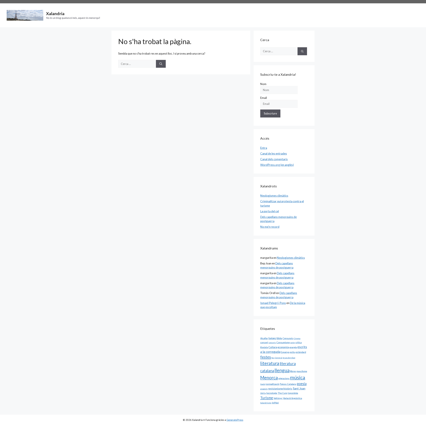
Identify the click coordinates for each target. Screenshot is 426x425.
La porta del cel (269, 211)
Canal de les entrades (273, 153)
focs (273, 358)
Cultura (272, 347)
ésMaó (275, 402)
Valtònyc (278, 398)
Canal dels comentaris (274, 159)
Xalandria (55, 13)
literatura (269, 363)
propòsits (264, 389)
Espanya (285, 352)
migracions (284, 378)
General (278, 358)
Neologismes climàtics (274, 195)
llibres (293, 371)
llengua (282, 370)
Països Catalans (288, 384)
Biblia (279, 338)
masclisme (302, 371)
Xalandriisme (265, 403)
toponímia (293, 393)
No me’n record (269, 226)
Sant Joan (299, 388)
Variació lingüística (292, 398)
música (297, 377)
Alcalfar (264, 338)
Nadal (262, 384)
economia (283, 347)
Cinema (297, 338)
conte (292, 342)
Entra (263, 148)
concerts (272, 342)
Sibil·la (263, 393)
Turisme (266, 398)
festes (265, 357)
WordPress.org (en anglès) (277, 165)
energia (293, 347)
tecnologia (271, 393)
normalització (272, 384)
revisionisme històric (280, 388)
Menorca (269, 377)
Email (263, 98)
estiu (292, 352)
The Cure (282, 393)
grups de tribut (289, 358)
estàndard (301, 352)
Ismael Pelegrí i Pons (273, 303)
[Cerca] (161, 64)
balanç (272, 338)
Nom (263, 84)
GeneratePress (234, 419)
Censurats (288, 338)
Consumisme (283, 342)
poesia (302, 384)
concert (264, 342)
